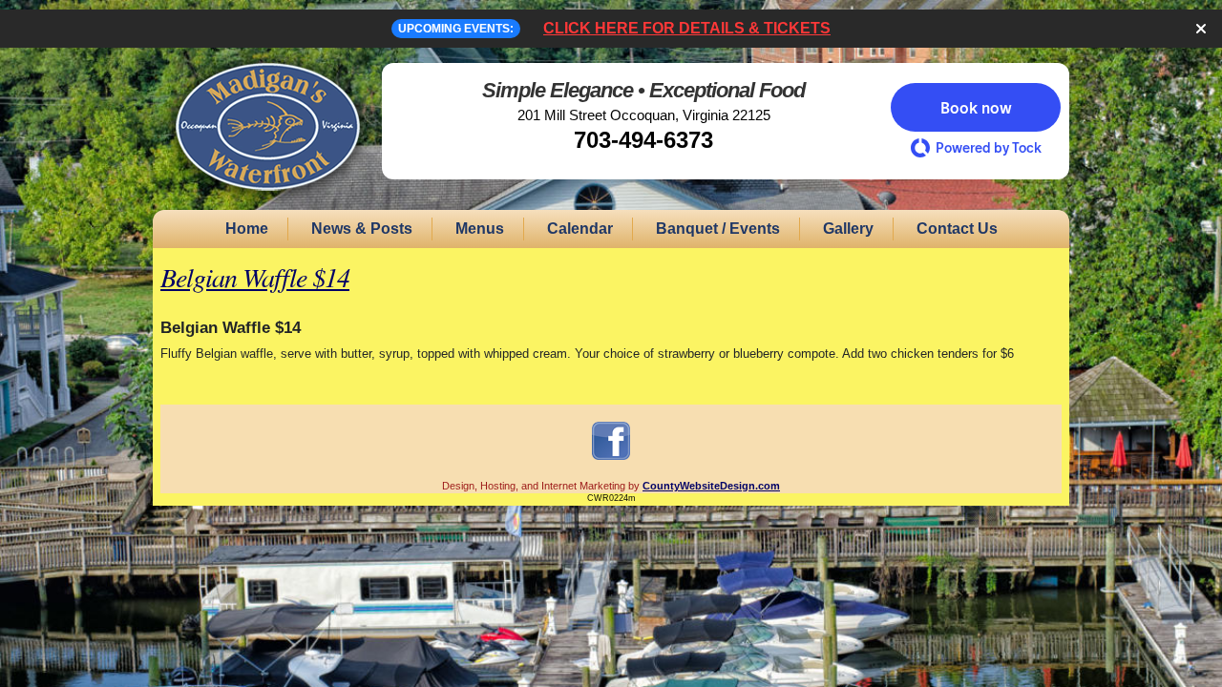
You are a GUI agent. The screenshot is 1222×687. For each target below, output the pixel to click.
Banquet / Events (718, 228)
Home (246, 228)
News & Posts (361, 228)
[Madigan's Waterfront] (267, 202)
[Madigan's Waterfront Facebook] (611, 459)
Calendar (580, 228)
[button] (976, 107)
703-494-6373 (643, 140)
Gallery (848, 228)
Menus (479, 228)
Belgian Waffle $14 (254, 277)
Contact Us (957, 228)
